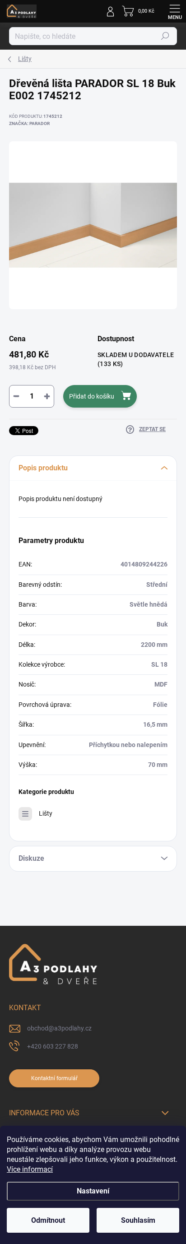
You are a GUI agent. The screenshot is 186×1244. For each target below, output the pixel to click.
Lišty (45, 813)
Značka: (29, 123)
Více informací (30, 1169)
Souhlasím (138, 1220)
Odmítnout (48, 1220)
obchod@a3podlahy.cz (59, 1028)
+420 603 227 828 (52, 1046)
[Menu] (174, 11)
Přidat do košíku (91, 396)
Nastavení (93, 1191)
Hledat (165, 36)
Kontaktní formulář (54, 1078)
